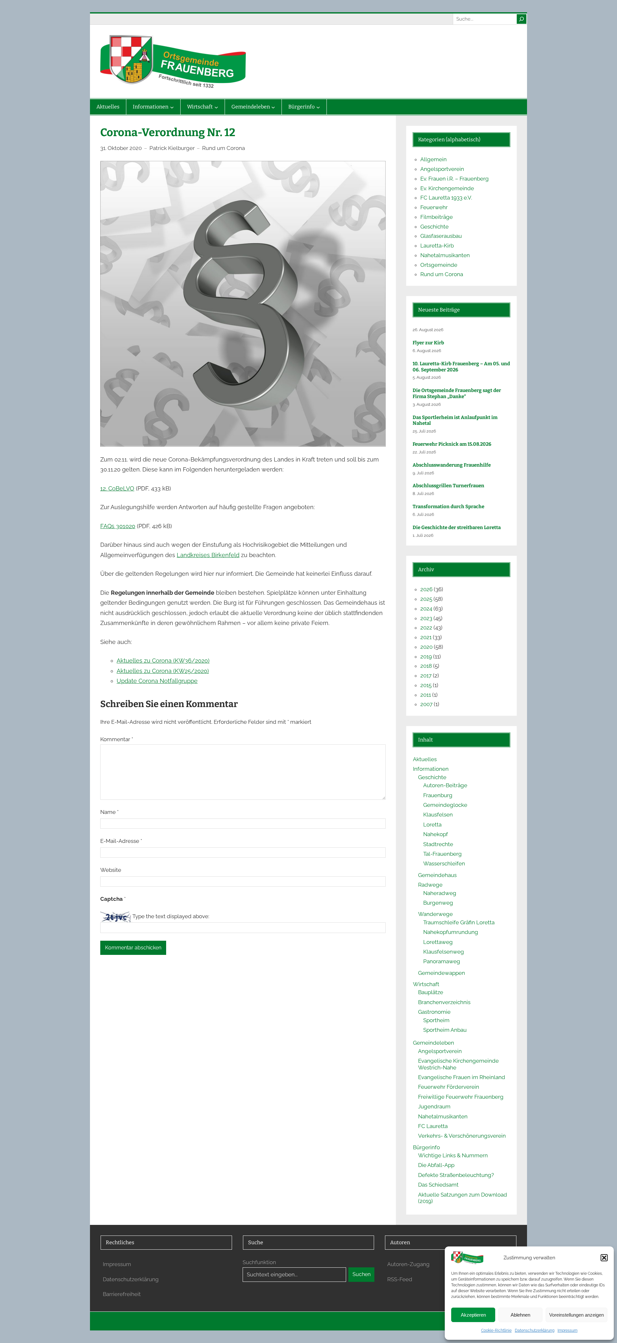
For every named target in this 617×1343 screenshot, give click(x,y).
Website (110, 870)
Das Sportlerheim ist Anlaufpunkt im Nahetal (455, 420)
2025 (426, 599)
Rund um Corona (223, 148)
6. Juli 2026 (423, 514)
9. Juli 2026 (423, 473)
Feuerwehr (434, 207)
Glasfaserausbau (441, 236)
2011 (425, 695)
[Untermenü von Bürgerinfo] (318, 107)
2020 (426, 647)
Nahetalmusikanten (445, 255)
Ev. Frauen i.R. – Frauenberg (454, 178)
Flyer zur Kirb (428, 343)
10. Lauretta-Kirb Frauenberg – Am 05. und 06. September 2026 (461, 367)
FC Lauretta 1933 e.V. (446, 197)
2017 (426, 675)
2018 (426, 666)
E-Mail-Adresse (121, 841)
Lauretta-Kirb (437, 245)
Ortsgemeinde (438, 265)
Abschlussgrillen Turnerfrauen (448, 486)
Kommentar (116, 739)
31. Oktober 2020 (121, 148)
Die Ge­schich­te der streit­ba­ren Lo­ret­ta (457, 527)
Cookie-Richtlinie (496, 1330)
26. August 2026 (428, 329)
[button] (604, 1257)
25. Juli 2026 (424, 431)
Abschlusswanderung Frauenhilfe (452, 465)
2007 (426, 704)
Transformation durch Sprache (448, 506)
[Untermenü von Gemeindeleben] (273, 107)
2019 (426, 656)
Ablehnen (520, 1315)
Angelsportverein (442, 169)
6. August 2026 (427, 350)
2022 (426, 627)
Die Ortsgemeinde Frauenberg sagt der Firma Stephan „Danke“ (457, 393)
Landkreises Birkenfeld (208, 555)
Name (109, 812)
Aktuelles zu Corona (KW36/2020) (163, 660)
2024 (426, 608)
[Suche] (521, 19)
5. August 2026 (427, 377)
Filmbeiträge (436, 217)
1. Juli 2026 (423, 535)
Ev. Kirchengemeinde (447, 188)
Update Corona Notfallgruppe (157, 680)
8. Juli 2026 (423, 493)
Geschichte (434, 226)
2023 (426, 618)
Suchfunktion (259, 1262)
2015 (426, 685)
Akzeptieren (473, 1315)
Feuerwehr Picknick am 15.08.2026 (452, 444)
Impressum (567, 1330)
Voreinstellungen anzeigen (576, 1315)
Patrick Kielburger (172, 148)
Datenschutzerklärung (534, 1330)
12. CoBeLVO (117, 488)
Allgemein (433, 159)
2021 (426, 637)
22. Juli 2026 (424, 452)
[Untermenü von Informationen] (172, 107)
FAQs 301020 (117, 526)
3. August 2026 (427, 404)
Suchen (362, 1274)
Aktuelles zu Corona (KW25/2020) (163, 670)
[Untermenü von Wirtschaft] (216, 107)
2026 (426, 589)
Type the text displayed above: (170, 916)
